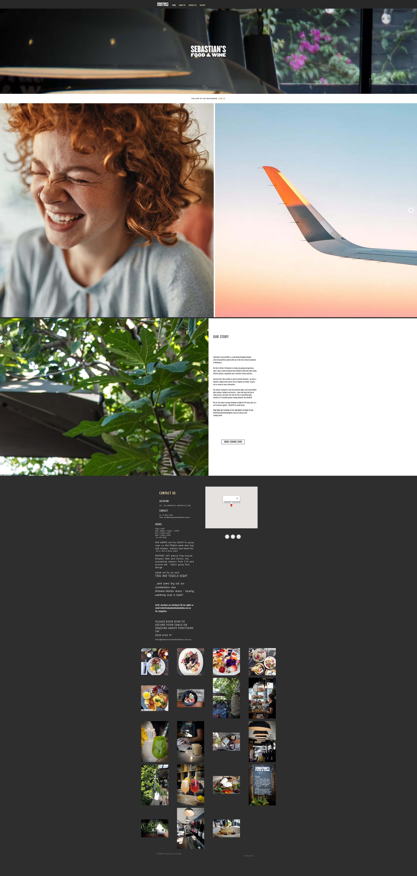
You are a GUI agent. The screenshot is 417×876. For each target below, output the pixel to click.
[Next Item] (411, 210)
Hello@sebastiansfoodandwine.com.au (177, 517)
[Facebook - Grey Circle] (227, 537)
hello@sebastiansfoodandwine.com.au (225, 413)
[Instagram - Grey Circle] (239, 537)
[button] (233, 442)
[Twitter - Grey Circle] (233, 537)
